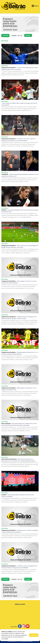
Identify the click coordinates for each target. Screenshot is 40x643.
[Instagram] (24, 626)
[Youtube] (27, 626)
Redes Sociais (20, 604)
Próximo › (28, 35)
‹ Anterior (5, 35)
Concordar (33, 635)
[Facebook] (20, 626)
